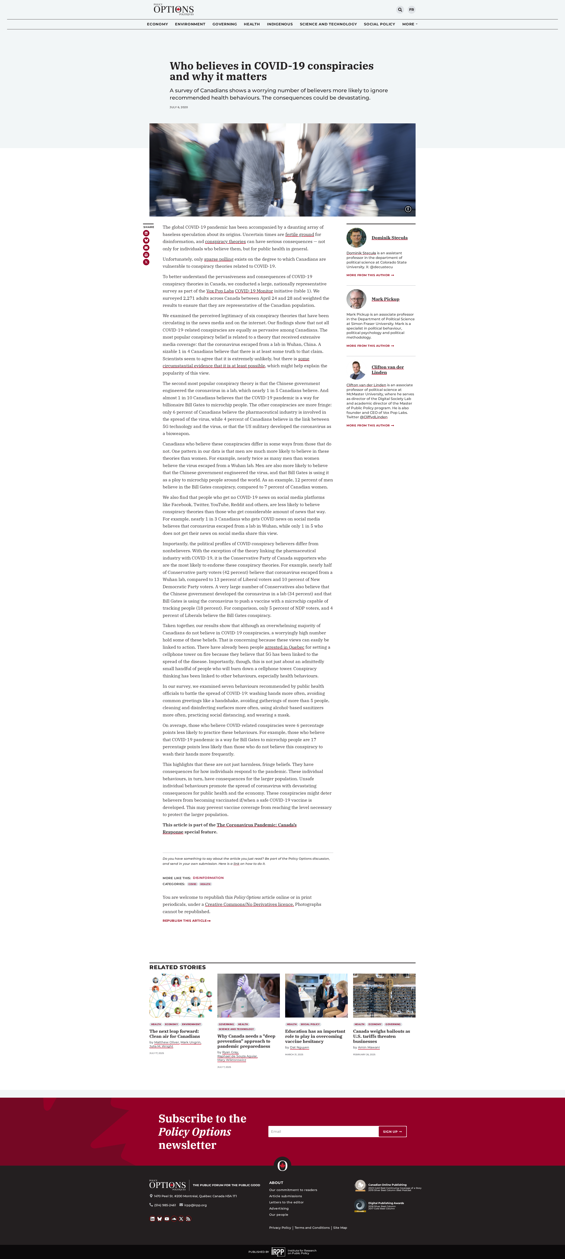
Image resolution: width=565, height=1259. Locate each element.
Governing (225, 24)
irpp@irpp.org (195, 1205)
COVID (192, 884)
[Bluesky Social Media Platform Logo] (160, 1219)
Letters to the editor (286, 1202)
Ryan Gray (230, 1052)
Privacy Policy (280, 1227)
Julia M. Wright (161, 1046)
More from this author (368, 275)
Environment (190, 24)
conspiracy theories (225, 241)
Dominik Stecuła (361, 253)
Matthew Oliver (166, 1042)
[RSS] (188, 1219)
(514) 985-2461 (165, 1205)
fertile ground (299, 234)
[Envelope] (146, 248)
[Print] (146, 255)
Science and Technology (328, 24)
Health (252, 24)
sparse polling (219, 259)
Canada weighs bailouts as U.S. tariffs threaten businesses (381, 1036)
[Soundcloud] (174, 1219)
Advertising (279, 1208)
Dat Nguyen (299, 1047)
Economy (157, 24)
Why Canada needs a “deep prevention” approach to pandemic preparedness (246, 1041)
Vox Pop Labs (220, 291)
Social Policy (379, 24)
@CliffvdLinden (374, 417)
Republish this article (185, 921)
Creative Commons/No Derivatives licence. (249, 904)
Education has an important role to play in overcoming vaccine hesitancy (315, 1036)
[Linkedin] (146, 233)
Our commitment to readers (293, 1190)
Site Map (340, 1227)
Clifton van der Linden (366, 385)
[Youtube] (167, 1219)
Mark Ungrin (191, 1042)
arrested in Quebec (284, 647)
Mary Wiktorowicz (231, 1060)
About (276, 1183)
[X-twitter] (146, 262)
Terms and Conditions (312, 1227)
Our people (278, 1215)
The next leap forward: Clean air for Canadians (174, 1033)
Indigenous (280, 24)
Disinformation (208, 878)
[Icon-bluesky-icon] (146, 240)
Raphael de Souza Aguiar (237, 1056)
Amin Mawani (369, 1047)
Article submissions (285, 1196)
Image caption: (411, 208)
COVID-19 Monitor (254, 291)
